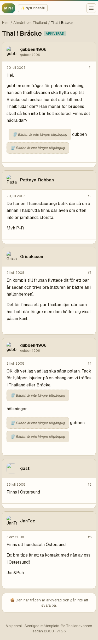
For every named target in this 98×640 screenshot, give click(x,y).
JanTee (27, 521)
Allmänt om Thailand (30, 22)
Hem (5, 22)
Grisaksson (31, 256)
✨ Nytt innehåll (33, 8)
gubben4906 (33, 49)
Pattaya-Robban (37, 180)
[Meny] (91, 8)
